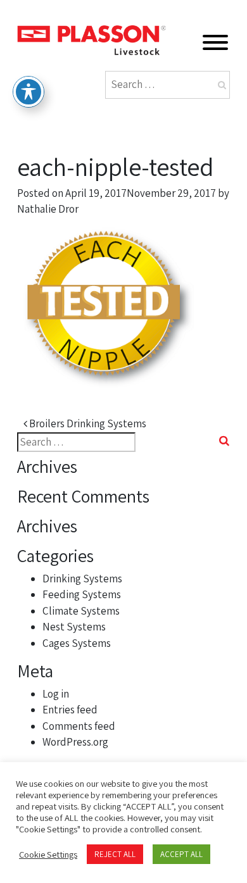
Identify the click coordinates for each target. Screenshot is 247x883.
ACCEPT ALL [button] (181, 854)
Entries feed (70, 710)
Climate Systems (81, 611)
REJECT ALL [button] (115, 854)
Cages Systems (76, 643)
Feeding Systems (81, 594)
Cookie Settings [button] (48, 854)
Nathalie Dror (48, 209)
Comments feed (78, 726)
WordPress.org (75, 742)
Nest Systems (74, 627)
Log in (55, 694)
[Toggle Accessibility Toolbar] (28, 92)
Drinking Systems (82, 579)
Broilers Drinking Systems (86, 423)
